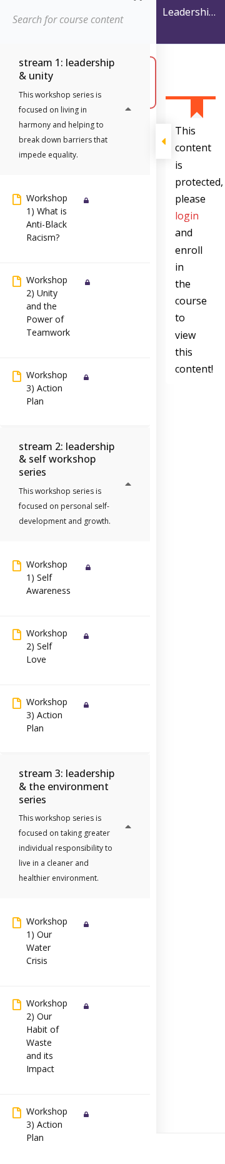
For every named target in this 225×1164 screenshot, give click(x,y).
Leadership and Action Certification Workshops (190, 14)
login (187, 216)
